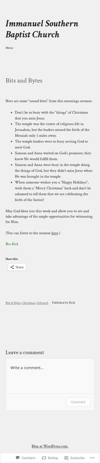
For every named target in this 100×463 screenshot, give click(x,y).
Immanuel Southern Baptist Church (42, 28)
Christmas (28, 303)
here (54, 233)
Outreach (42, 303)
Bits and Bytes (24, 80)
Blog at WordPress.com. (50, 446)
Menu (9, 48)
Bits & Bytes (13, 303)
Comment (78, 402)
